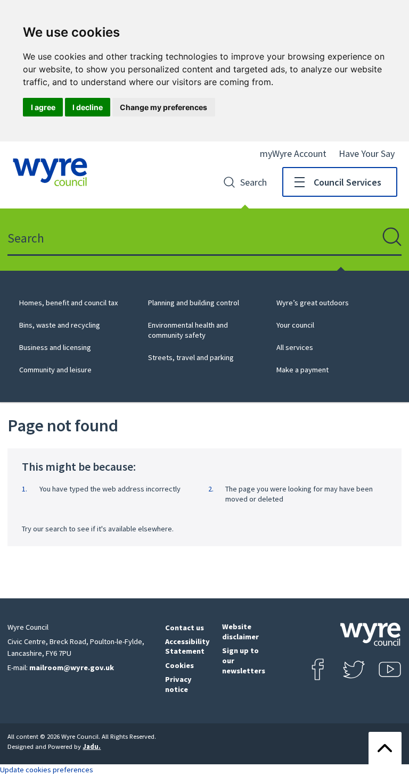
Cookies (179, 665)
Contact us (184, 627)
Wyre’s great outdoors (312, 302)
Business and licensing (55, 347)
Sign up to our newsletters (243, 660)
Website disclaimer (240, 631)
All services (294, 347)
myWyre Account (293, 153)
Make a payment (302, 369)
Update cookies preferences (46, 769)
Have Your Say (367, 153)
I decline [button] (87, 107)
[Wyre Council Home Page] (50, 172)
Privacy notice (178, 684)
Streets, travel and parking (191, 357)
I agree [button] (43, 107)
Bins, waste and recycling (59, 325)
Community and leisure (55, 369)
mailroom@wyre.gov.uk (71, 667)
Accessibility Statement (187, 646)
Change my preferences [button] (163, 107)
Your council (295, 325)
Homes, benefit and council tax (68, 302)
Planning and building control (193, 302)
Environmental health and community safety (188, 330)
